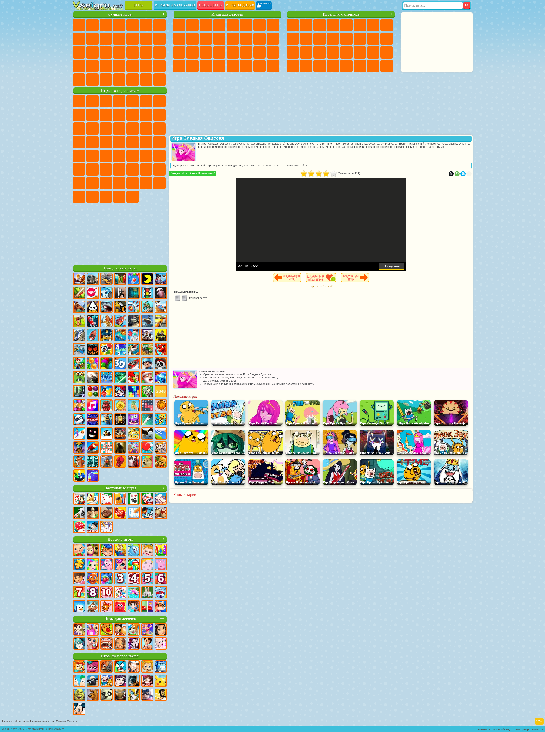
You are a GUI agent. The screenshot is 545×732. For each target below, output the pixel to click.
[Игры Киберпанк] (161, 335)
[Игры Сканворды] (106, 447)
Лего (132, 115)
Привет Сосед (79, 183)
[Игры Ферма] (133, 377)
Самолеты (346, 66)
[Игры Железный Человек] (120, 695)
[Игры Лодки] (92, 335)
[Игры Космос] (92, 321)
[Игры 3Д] (120, 363)
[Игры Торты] (106, 405)
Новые (79, 25)
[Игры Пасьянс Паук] (133, 499)
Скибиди (92, 197)
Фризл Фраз (119, 142)
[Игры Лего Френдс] (161, 629)
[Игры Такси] (161, 321)
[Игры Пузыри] (106, 578)
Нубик (159, 169)
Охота (386, 66)
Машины (386, 25)
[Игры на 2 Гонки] (161, 307)
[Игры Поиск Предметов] (79, 391)
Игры (138, 5)
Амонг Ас (146, 156)
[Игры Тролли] (92, 667)
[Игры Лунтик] (106, 564)
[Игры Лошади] (79, 307)
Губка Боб (92, 101)
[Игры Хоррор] (92, 433)
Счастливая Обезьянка (159, 142)
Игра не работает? (321, 286)
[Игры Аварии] (79, 349)
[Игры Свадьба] (92, 643)
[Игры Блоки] (106, 391)
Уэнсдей (159, 183)
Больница (192, 52)
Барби (219, 25)
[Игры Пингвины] (79, 606)
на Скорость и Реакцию (79, 66)
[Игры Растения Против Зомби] (147, 391)
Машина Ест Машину (346, 52)
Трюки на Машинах (92, 66)
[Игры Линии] (92, 391)
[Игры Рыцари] (161, 461)
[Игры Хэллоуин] (92, 349)
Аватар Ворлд (119, 183)
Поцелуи (246, 39)
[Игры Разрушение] (120, 405)
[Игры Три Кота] (106, 606)
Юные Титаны (92, 156)
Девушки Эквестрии (192, 25)
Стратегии (319, 25)
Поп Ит (79, 39)
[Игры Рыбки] (92, 578)
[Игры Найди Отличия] (147, 606)
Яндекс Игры (159, 25)
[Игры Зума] (106, 363)
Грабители (333, 52)
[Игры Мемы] (147, 461)
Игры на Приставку (159, 79)
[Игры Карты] (106, 499)
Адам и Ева (132, 142)
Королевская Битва (360, 25)
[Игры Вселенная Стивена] (147, 681)
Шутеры (306, 66)
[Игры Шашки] (106, 513)
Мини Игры (159, 52)
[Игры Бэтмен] (133, 681)
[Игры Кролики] (161, 592)
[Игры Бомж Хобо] (161, 695)
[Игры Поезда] (79, 335)
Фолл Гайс (119, 156)
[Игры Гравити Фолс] (133, 667)
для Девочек (92, 25)
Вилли (79, 101)
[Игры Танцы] (147, 629)
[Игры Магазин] (92, 629)
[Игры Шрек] (79, 695)
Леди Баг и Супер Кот (106, 115)
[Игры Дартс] (120, 433)
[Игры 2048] (161, 391)
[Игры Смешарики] (133, 550)
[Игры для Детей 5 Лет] (147, 578)
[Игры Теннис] (147, 447)
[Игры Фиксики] (79, 667)
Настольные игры (120, 488)
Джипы (360, 66)
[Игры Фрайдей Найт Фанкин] (120, 391)
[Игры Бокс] (120, 461)
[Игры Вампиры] (133, 461)
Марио (92, 142)
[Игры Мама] (147, 643)
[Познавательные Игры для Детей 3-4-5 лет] (120, 550)
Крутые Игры (159, 66)
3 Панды (106, 128)
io (132, 39)
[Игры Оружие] (92, 377)
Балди (106, 169)
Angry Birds (159, 115)
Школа (79, 79)
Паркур (373, 66)
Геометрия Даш (92, 39)
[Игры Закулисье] (120, 447)
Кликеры (79, 52)
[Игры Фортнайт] (147, 335)
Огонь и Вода (206, 25)
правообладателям (506, 729)
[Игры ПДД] (147, 293)
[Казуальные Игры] (133, 447)
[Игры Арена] (106, 321)
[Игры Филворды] (147, 405)
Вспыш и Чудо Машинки (132, 128)
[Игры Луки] (133, 307)
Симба (132, 183)
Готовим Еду (233, 66)
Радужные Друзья (92, 183)
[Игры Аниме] (79, 643)
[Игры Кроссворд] (120, 349)
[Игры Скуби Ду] (92, 695)
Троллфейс (92, 115)
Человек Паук (106, 142)
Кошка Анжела (179, 39)
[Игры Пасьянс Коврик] (79, 513)
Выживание (319, 52)
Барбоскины (159, 128)
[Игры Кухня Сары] (79, 629)
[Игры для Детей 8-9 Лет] (92, 592)
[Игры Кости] (79, 527)
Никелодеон (146, 66)
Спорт (106, 39)
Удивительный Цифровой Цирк (132, 197)
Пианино (206, 66)
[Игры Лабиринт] (92, 461)
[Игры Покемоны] (161, 681)
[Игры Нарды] (120, 513)
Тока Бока (106, 183)
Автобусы (293, 66)
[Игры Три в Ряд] (161, 377)
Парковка (293, 25)
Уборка (192, 66)
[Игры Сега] (106, 377)
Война (132, 79)
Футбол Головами (119, 79)
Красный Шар (79, 115)
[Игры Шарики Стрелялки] (133, 279)
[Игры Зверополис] (106, 667)
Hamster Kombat (119, 197)
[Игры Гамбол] (120, 667)
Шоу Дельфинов (92, 128)
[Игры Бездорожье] (133, 321)
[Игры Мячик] (161, 405)
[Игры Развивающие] (106, 550)
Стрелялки (333, 66)
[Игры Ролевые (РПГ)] (161, 279)
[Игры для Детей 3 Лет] (120, 578)
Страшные (146, 39)
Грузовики (333, 39)
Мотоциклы (306, 39)
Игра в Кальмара (79, 169)
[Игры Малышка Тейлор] (133, 606)
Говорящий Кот (119, 101)
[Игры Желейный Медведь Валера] (120, 606)
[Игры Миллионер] (92, 419)
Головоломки (119, 66)
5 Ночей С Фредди (146, 101)
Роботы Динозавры (306, 52)
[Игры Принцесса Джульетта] (92, 564)
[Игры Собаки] (133, 629)
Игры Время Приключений (198, 173)
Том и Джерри (79, 156)
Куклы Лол (273, 66)
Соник (146, 128)
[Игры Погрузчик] (120, 307)
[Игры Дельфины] (133, 592)
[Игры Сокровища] (79, 405)
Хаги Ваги (132, 169)
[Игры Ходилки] (79, 433)
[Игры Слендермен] (161, 293)
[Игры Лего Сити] (106, 335)
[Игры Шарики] (92, 363)
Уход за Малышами (273, 52)
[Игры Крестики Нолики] (106, 527)
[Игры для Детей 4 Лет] (133, 578)
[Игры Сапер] (147, 513)
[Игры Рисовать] (120, 592)
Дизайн (179, 66)
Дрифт (386, 52)
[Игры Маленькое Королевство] (147, 564)
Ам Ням (79, 128)
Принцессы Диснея (246, 52)
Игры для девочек (227, 14)
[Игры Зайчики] (147, 592)
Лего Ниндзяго (132, 101)
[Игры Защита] (147, 307)
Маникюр (206, 52)
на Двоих (132, 25)
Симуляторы (106, 25)
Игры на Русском (106, 52)
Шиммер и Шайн (146, 142)
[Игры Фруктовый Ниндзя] (79, 293)
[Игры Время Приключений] (106, 681)
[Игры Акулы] (106, 307)
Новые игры (210, 5)
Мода (259, 52)
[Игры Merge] (79, 476)
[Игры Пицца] (106, 629)
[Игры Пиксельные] (79, 363)
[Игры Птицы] (147, 433)
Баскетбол (92, 79)
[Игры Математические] (161, 550)
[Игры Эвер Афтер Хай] (133, 643)
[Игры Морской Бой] (120, 335)
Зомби (346, 25)
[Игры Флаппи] (106, 433)
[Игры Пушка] (92, 447)
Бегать (319, 66)
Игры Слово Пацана (146, 183)
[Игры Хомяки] (161, 606)
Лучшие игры (120, 14)
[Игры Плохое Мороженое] (92, 307)
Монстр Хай (246, 25)
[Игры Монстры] (133, 419)
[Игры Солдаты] (147, 363)
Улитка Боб (159, 101)
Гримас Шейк (106, 197)
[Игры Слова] (133, 433)
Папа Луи (259, 39)
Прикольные (146, 52)
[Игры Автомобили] (106, 279)
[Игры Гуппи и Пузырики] (147, 667)
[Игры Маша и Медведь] (92, 550)
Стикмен (319, 39)
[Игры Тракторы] (147, 349)
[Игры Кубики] (106, 349)
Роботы (386, 39)
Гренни (119, 169)
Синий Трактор (106, 156)
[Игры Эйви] (120, 643)
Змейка (106, 66)
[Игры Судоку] (133, 513)
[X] (451, 173)
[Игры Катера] (133, 363)
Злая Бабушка (119, 115)
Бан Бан (79, 197)
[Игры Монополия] (92, 527)
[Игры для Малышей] (79, 550)
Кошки (206, 39)
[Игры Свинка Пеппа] (161, 564)
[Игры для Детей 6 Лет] (161, 578)
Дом (259, 66)
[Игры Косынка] (120, 499)
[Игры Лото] (161, 513)
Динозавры (132, 52)
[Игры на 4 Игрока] (120, 279)
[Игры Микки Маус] (79, 709)
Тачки (119, 128)
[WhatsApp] (457, 173)
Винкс (219, 66)
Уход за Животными (246, 66)
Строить (146, 79)
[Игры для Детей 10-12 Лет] (106, 592)
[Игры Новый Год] (147, 377)
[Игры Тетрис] (133, 391)
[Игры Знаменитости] (161, 643)
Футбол (306, 25)
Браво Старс (159, 156)
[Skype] (463, 173)
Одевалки (219, 39)
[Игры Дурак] (79, 499)
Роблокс (146, 169)
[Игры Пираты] (161, 363)
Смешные (119, 39)
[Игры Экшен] (79, 279)
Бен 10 (373, 52)
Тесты (233, 25)
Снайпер (373, 39)
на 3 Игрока (132, 66)
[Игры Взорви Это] (106, 293)
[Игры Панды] (79, 419)
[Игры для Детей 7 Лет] (79, 592)
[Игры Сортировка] (92, 476)
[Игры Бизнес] (133, 405)
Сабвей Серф (146, 115)
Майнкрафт (373, 25)
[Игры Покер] (147, 499)
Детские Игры (119, 25)
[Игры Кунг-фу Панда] (106, 695)
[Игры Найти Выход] (133, 293)
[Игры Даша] (79, 578)
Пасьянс (92, 52)
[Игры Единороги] (120, 564)
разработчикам (533, 729)
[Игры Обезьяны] (92, 606)
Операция (219, 52)
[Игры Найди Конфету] (133, 564)
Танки (333, 25)
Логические (159, 39)
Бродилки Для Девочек (259, 25)
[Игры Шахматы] (92, 513)
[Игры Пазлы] (79, 564)
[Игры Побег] (120, 293)
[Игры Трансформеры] (133, 695)
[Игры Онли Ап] (106, 461)
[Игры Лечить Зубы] (106, 643)
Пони (179, 25)
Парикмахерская (233, 39)
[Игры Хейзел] (147, 550)
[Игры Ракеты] (147, 419)
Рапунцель (179, 52)
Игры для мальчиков (175, 5)
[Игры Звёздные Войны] (120, 377)
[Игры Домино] (161, 499)
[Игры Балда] (161, 447)
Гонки (360, 39)
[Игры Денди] (120, 419)
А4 (92, 169)
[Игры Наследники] (120, 681)
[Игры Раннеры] (106, 419)
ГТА (360, 52)
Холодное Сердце (192, 39)
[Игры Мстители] (147, 695)
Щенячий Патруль (106, 101)
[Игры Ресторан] (120, 629)
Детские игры (120, 539)
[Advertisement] (120, 233)
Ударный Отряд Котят (79, 142)
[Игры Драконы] (161, 349)
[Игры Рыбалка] (133, 349)
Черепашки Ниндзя (293, 39)
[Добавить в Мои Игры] (321, 277)
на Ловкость (146, 25)
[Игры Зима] (161, 433)
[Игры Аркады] (147, 279)
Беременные (273, 39)
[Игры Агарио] (92, 293)
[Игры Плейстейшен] (79, 461)
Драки (346, 39)
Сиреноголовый (132, 156)
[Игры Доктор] (133, 335)
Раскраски (273, 25)
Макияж (233, 52)
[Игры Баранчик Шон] (92, 681)
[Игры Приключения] (79, 321)
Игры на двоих (240, 5)
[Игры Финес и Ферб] (79, 681)
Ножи (119, 52)
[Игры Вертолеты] (120, 321)
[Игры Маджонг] (92, 499)
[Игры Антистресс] (161, 419)
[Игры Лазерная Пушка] (79, 377)
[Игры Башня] (79, 447)
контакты (484, 729)
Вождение (106, 79)
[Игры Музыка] (92, 405)
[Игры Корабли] (147, 321)
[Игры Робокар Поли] (161, 667)
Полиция (293, 52)
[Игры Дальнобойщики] (92, 279)
